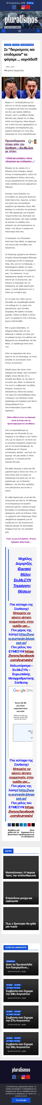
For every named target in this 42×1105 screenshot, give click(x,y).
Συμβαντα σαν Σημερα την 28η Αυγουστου (19, 992)
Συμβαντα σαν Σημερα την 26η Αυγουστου (19, 1045)
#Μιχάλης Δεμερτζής (14, 70)
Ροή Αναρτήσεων (27, 45)
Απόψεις (8, 45)
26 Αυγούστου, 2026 (17, 1051)
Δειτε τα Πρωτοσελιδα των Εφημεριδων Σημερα (19, 967)
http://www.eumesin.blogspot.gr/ (21, 638)
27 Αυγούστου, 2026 (17, 1025)
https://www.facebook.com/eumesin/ (21, 655)
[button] (34, 31)
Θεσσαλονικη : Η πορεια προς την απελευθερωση (21, 874)
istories (9, 985)
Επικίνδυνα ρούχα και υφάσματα (19, 899)
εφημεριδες (11, 961)
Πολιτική (16, 45)
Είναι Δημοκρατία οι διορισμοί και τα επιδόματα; (27, 833)
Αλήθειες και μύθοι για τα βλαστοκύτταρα (14, 832)
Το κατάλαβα (21, 1100)
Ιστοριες (17, 985)
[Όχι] (39, 1094)
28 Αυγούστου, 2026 (17, 971)
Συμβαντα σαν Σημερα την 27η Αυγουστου (19, 1019)
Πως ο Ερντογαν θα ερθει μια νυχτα (21, 925)
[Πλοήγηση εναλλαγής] (19, 31)
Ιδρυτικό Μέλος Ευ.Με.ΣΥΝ (22, 574)
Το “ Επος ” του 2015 (13, 988)
